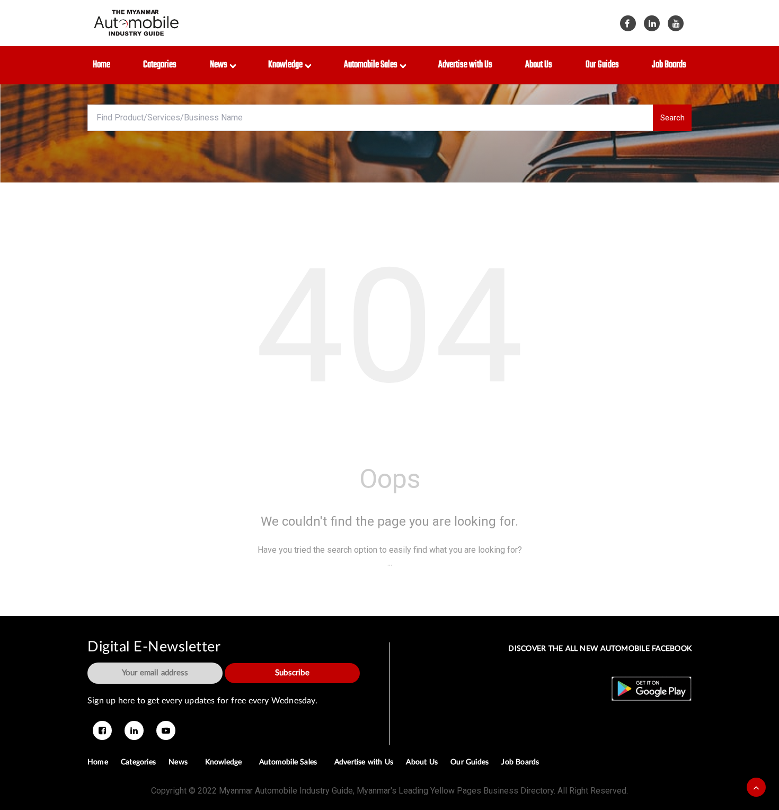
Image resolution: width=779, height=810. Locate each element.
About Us (538, 65)
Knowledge (287, 65)
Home (101, 65)
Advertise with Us (465, 65)
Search (672, 118)
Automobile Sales (372, 65)
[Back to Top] (756, 787)
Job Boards (669, 65)
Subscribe (292, 673)
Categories (159, 65)
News (220, 65)
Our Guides (602, 65)
